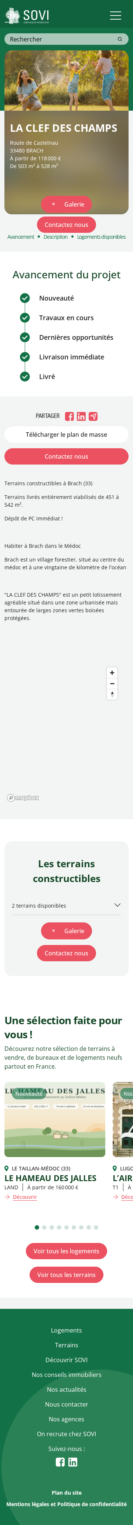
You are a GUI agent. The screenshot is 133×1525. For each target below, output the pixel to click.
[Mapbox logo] (23, 798)
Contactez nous (66, 225)
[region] (66, 730)
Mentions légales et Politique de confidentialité (66, 1504)
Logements (66, 1330)
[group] (54, 1141)
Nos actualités (66, 1389)
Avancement (20, 236)
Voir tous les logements (66, 1251)
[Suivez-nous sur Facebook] (60, 1462)
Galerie (74, 204)
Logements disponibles (101, 236)
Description (56, 236)
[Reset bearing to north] (112, 694)
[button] (37, 1227)
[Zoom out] (112, 683)
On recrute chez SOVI (66, 1434)
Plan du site (67, 1492)
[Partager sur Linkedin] (81, 416)
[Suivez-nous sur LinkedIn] (72, 1462)
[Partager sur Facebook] (69, 416)
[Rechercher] (120, 39)
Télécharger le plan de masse (66, 434)
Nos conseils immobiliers (67, 1375)
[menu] (115, 16)
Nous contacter (66, 1404)
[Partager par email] (93, 416)
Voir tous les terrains (66, 1275)
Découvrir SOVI (66, 1360)
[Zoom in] (112, 672)
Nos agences (66, 1419)
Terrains (66, 1345)
